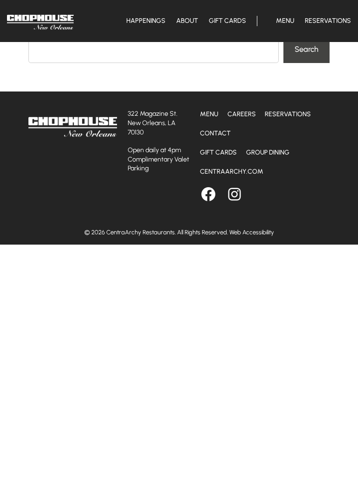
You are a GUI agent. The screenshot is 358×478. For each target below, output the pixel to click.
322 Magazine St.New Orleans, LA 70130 (153, 123)
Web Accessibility (251, 232)
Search (306, 49)
